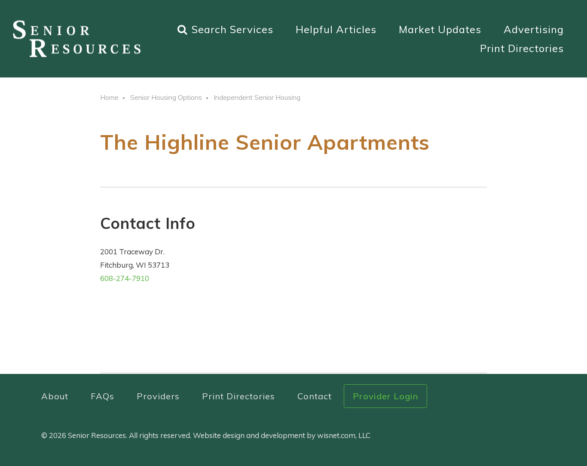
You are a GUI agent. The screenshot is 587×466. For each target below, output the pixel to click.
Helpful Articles (336, 29)
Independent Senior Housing (257, 97)
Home (109, 97)
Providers (158, 396)
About (54, 396)
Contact (314, 396)
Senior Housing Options (166, 97)
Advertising (534, 29)
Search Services (232, 29)
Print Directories (522, 48)
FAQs (102, 396)
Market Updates (440, 29)
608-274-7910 (124, 278)
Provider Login (385, 396)
